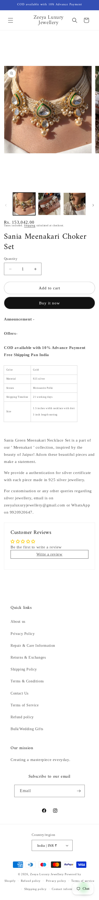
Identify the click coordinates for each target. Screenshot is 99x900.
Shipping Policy (24, 669)
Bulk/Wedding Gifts (27, 729)
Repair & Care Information (33, 646)
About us (18, 622)
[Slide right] (93, 205)
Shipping (29, 225)
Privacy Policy (23, 634)
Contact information (66, 889)
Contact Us (20, 693)
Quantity (10, 259)
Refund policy (22, 717)
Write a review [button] (49, 554)
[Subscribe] (78, 791)
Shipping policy (35, 889)
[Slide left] (6, 205)
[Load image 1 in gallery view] (24, 204)
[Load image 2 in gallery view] (49, 204)
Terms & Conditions (27, 681)
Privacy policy (56, 880)
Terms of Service (25, 705)
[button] (10, 20)
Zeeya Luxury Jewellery (47, 874)
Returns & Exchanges (28, 657)
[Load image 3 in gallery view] (74, 204)
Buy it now (49, 303)
